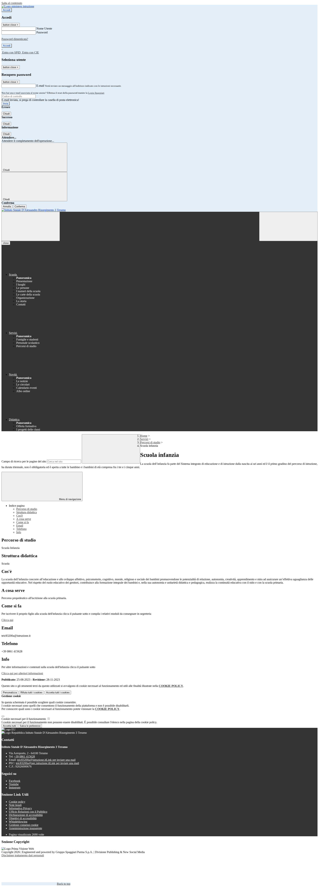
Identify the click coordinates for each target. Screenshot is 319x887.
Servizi (144, 439)
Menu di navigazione (69, 499)
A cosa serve (23, 519)
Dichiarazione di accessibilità (26, 815)
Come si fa (22, 522)
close (6, 243)
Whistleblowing (18, 821)
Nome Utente (44, 28)
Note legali (15, 805)
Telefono (21, 528)
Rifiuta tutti (31, 692)
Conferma (20, 206)
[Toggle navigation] (30, 226)
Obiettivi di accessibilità (23, 818)
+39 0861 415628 (24, 756)
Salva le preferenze (30, 726)
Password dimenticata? (14, 39)
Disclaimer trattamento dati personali (22, 855)
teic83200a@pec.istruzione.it (47, 763)
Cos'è (19, 515)
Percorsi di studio (150, 442)
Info (18, 532)
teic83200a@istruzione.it (46, 759)
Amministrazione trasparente (25, 828)
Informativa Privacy (20, 808)
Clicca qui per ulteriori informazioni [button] (22, 673)
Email (19, 525)
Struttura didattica (26, 512)
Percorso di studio (26, 509)
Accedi (6, 10)
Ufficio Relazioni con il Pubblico (28, 811)
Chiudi (6, 113)
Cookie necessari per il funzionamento (24, 718)
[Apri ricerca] (288, 226)
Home (143, 435)
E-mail (40, 85)
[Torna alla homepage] (159, 210)
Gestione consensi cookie (23, 825)
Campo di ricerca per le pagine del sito (23, 461)
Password (42, 32)
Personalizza (10, 692)
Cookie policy (17, 801)
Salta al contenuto (11, 3)
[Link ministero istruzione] (17, 6)
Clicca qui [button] (7, 620)
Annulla (7, 206)
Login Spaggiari (96, 92)
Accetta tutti (58, 692)
